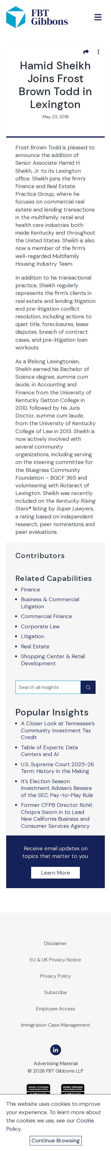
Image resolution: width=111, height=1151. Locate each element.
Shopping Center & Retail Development (53, 660)
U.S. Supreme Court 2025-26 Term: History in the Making (57, 768)
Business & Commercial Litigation (50, 603)
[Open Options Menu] (98, 52)
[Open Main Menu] (98, 17)
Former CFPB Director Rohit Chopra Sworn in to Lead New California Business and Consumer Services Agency (56, 815)
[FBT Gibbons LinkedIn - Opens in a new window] (55, 1049)
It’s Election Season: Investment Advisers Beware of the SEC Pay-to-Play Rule (57, 788)
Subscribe (55, 992)
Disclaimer (55, 943)
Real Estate (35, 646)
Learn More (55, 872)
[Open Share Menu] (86, 52)
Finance (30, 589)
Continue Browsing (55, 1140)
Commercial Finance (46, 616)
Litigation (32, 636)
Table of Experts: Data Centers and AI (49, 751)
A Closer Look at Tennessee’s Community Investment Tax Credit (58, 730)
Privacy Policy (55, 976)
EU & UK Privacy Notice (55, 959)
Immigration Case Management (55, 1025)
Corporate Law (40, 626)
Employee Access (55, 1008)
